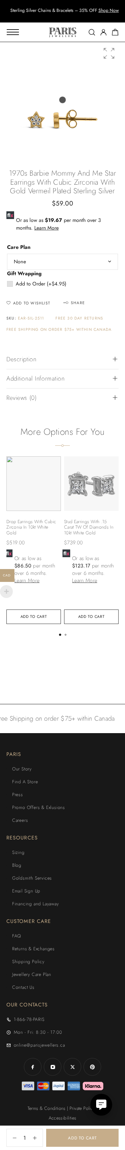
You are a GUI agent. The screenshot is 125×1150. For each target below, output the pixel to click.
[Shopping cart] (115, 33)
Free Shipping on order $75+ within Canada (59, 329)
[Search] (91, 32)
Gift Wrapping (24, 273)
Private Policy (82, 1108)
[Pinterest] (92, 1067)
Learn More (46, 228)
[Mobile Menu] (13, 32)
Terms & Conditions (47, 1108)
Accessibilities (63, 1118)
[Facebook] (33, 1067)
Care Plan (18, 247)
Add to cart (82, 1138)
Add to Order (41, 283)
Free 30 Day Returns (79, 318)
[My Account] (103, 32)
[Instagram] (53, 1067)
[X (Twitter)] (72, 1067)
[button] (57, 16)
